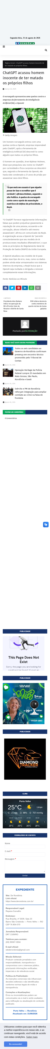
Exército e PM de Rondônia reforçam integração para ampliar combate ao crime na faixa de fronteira (30, 393)
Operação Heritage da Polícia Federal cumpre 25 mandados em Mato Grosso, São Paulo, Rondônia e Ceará (30, 375)
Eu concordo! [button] (15, 1044)
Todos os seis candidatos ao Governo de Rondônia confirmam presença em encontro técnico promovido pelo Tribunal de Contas (30, 354)
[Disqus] (25, 521)
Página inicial (10, 63)
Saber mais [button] (32, 1037)
